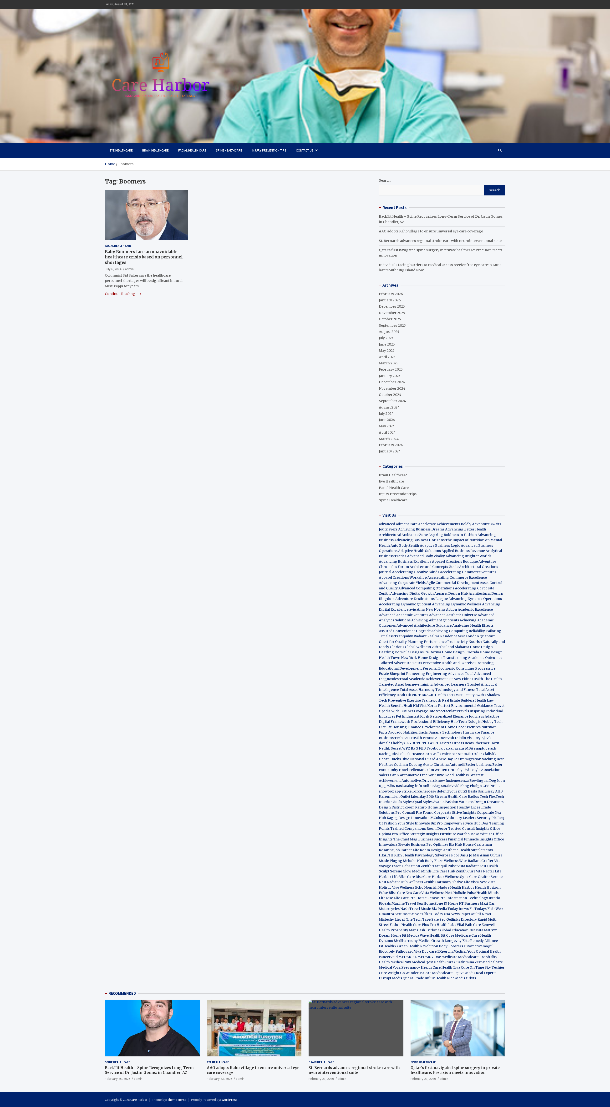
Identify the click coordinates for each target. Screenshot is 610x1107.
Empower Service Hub (462, 823)
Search (385, 180)
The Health (493, 679)
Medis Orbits (465, 978)
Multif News (481, 914)
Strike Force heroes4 (419, 791)
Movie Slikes (421, 914)
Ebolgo (476, 786)
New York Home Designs (421, 658)
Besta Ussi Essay (481, 791)
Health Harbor (462, 887)
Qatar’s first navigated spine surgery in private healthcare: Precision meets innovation (455, 1070)
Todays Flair (484, 909)
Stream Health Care (451, 796)
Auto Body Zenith (405, 545)
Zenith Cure (465, 871)
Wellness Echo (411, 887)
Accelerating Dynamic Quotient (405, 604)
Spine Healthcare (229, 150)
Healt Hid (411, 705)
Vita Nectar (485, 871)
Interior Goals (390, 802)
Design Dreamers (488, 802)
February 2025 (391, 369)
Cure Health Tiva (446, 967)
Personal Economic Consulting (448, 668)
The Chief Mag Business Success (420, 839)
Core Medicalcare (437, 973)
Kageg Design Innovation (408, 818)
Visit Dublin (456, 738)
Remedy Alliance (484, 941)
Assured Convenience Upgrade (405, 631)
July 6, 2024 (113, 269)
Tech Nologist (470, 721)
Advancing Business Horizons (419, 540)
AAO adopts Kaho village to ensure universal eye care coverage (431, 231)
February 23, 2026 (219, 1078)
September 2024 (392, 401)
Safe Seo (438, 919)
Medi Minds (422, 871)
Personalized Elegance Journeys (457, 716)
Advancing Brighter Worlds (468, 556)
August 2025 (389, 332)
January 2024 (390, 451)
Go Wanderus (411, 973)
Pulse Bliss (387, 893)
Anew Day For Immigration (458, 759)
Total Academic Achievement (423, 679)
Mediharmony (406, 941)
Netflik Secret (390, 748)
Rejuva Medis (464, 973)
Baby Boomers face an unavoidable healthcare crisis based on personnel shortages (144, 257)
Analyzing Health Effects (472, 625)
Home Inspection (441, 807)
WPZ (406, 748)
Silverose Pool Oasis (451, 855)
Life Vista (471, 882)
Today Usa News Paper (451, 914)
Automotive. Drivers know (423, 780)
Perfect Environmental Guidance (465, 705)
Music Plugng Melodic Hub (401, 861)
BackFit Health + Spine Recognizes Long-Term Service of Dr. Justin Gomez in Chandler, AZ (149, 1070)
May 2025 (387, 350)
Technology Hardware (461, 732)
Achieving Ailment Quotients (435, 620)
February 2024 (391, 445)
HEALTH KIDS (390, 855)
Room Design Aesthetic (439, 850)
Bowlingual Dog (482, 780)
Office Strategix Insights (419, 834)
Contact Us (305, 150)
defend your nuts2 (452, 791)
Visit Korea (428, 705)
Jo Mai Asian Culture (485, 855)
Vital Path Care (469, 925)
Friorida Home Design (484, 652)
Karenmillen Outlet (394, 796)
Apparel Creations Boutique (455, 561)
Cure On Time (472, 967)
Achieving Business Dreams (421, 529)
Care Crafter (479, 877)
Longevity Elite (457, 941)
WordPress (230, 1099)
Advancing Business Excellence (405, 561)
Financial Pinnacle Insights (470, 839)
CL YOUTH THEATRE (421, 743)
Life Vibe (399, 877)
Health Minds (487, 893)
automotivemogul (478, 946)
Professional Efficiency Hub (434, 721)
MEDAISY (425, 957)
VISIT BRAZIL (423, 695)
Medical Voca (390, 967)
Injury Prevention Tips (269, 150)
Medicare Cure (467, 935)
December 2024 (392, 382)
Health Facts (445, 695)
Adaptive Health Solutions (419, 551)
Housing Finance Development (418, 727)
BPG (414, 748)
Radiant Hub (397, 882)
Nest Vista (487, 882)
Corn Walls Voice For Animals (447, 754)
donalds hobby (391, 743)
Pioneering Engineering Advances (435, 674)
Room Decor (437, 828)
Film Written (437, 770)
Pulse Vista (456, 866)
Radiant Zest (476, 866)
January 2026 (390, 300)
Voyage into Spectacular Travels (442, 711)
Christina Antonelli (449, 764)
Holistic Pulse (464, 893)
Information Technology (467, 898)
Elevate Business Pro (415, 844)
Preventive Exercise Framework (414, 700)
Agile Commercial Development (452, 583)
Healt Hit (404, 695)
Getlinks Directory (461, 919)
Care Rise (414, 877)
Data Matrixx (486, 930)
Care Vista (421, 893)
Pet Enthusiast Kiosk (412, 716)
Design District (391, 807)
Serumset (403, 914)
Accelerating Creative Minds (415, 572)
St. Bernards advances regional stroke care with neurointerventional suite (440, 241)
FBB (422, 748)
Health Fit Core (441, 935)
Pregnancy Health (416, 967)
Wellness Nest (441, 893)
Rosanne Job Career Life (399, 850)
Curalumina (464, 962)
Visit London (468, 636)
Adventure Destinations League (421, 599)
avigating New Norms (427, 609)
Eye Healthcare (121, 150)
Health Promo (422, 738)
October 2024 (390, 395)
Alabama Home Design (474, 647)
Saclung (489, 759)
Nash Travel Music (415, 909)
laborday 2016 (422, 796)
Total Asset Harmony (417, 689)
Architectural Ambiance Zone (403, 535)
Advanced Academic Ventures (403, 615)
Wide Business (403, 711)
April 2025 (387, 357)
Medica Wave (418, 935)
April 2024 (387, 432)
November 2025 (392, 313)
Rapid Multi (487, 919)
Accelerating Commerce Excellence (457, 577)
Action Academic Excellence (469, 609)
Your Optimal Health (484, 951)
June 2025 (387, 344)
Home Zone (433, 903)
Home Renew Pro (431, 898)
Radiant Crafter (480, 861)
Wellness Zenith (421, 882)
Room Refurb (415, 807)
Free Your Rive (432, 775)
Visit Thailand (443, 647)
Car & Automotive (404, 775)
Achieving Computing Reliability (458, 631)
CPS (486, 786)
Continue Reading (120, 294)
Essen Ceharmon (406, 866)
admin (129, 269)
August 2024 (389, 407)
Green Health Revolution (417, 946)
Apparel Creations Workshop (403, 577)
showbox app (390, 791)
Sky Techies (494, 967)
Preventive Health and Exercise (448, 663)
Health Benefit (391, 705)
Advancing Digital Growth (412, 593)
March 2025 (388, 363)
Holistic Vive (389, 887)
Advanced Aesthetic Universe (453, 615)
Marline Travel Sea (407, 903)
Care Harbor (433, 877)
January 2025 (390, 376)
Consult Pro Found (417, 812)
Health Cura (443, 962)
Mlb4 (390, 786)
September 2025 (392, 325)
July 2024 (386, 413)
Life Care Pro (405, 898)
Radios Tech (478, 796)
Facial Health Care (192, 150)
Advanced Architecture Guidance (424, 625)
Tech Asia (402, 738)
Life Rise (386, 898)
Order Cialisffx (484, 754)
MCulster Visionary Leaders (453, 818)
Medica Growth (431, 941)
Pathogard (404, 951)
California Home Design (444, 652)
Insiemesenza (457, 780)
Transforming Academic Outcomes (472, 658)
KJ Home (451, 903)
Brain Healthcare (155, 150)
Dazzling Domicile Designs (401, 652)
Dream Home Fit (392, 935)
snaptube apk (485, 748)
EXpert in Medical (452, 951)
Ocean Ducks (390, 759)
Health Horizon (488, 887)
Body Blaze (434, 861)
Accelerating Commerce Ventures (468, 572)
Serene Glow (400, 871)
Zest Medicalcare (489, 962)
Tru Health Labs (443, 925)
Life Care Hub (443, 871)
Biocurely (387, 951)
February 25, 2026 (117, 1078)
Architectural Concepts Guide (434, 567)
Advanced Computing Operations (426, 588)
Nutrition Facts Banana (422, 732)
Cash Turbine (428, 930)
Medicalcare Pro (471, 957)
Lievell (400, 919)
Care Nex (404, 893)
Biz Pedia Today (445, 909)
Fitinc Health (472, 679)
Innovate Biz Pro (429, 823)
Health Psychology (418, 855)
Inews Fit (466, 909)
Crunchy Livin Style (464, 770)
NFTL (494, 786)
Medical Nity (401, 962)
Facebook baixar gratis (445, 748)
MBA (469, 748)
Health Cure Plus (415, 925)
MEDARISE (407, 957)
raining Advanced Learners (443, 684)
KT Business (469, 903)
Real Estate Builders (458, 700)
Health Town (389, 658)
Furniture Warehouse (457, 834)
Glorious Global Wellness (410, 647)
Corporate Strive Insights (455, 812)
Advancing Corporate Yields (402, 583)
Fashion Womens (459, 802)
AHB (499, 791)
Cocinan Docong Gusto (413, 764)
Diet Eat (385, 727)
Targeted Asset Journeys (399, 684)
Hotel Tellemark (412, 770)
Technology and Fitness (455, 689)
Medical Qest (422, 962)
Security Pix (487, 818)
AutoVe (441, 738)
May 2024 (387, 426)
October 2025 (390, 319)
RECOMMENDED (122, 993)
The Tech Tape (418, 919)
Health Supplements (476, 850)
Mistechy (386, 919)
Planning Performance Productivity (437, 642)
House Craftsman (477, 844)
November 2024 (392, 388)
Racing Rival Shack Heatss (400, 754)
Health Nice (444, 978)
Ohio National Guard (418, 759)
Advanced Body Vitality (426, 556)
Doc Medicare (445, 957)
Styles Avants (433, 802)
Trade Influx (424, 978)
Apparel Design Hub (451, 593)
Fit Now (454, 679)
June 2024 (387, 420)
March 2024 (389, 439)
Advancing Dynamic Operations (475, 599)
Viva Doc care (425, 951)
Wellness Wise (455, 861)
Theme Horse (177, 1099)
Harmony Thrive (449, 882)
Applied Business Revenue (463, 551)
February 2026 (391, 294)
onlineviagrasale (437, 786)
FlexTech (496, 796)
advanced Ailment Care (398, 524)
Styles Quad (412, 802)
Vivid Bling (460, 786)
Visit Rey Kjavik (479, 738)
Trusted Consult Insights (468, 828)
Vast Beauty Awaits (471, 695)
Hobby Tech (492, 721)
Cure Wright (389, 973)
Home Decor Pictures (463, 727)
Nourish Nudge (436, 887)
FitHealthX (387, 946)
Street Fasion (390, 925)
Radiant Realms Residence (435, 636)
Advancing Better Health (465, 529)
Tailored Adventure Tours (400, 663)
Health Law (484, 700)
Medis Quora (402, 978)
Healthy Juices (468, 807)
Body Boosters (451, 946)
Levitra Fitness (452, 743)
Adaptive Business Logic (440, 545)
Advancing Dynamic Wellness (456, 604)
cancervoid (388, 957)
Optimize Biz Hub (447, 844)
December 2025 (392, 306)
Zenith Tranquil (434, 866)
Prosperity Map (403, 930)
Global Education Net (457, 930)
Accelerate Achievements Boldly (444, 524)
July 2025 (386, 338)
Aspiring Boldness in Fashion (452, 535)
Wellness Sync (456, 877)
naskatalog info (409, 786)
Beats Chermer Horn (482, 743)
